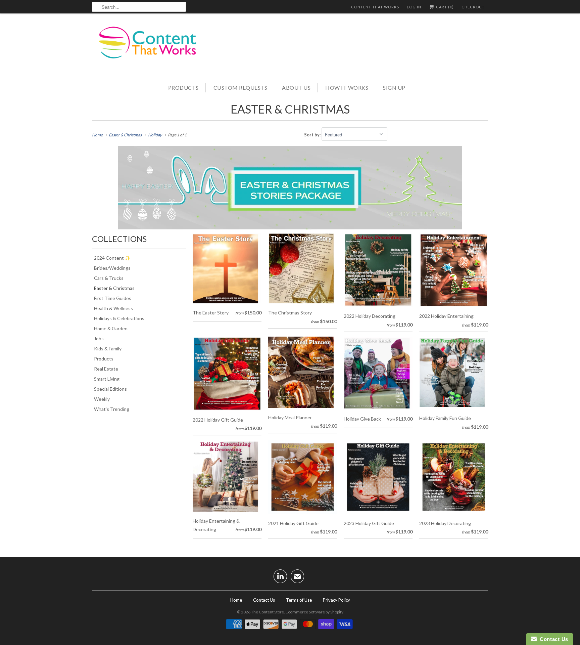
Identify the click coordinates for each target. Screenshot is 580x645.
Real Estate (106, 369)
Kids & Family (108, 348)
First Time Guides (112, 298)
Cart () (444, 7)
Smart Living (106, 379)
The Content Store (267, 611)
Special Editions (110, 389)
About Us (296, 87)
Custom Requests (240, 87)
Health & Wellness (113, 308)
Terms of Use (299, 600)
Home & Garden (111, 328)
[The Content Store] (152, 47)
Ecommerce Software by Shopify (314, 611)
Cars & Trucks (109, 278)
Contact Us (264, 600)
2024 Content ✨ (112, 258)
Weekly (102, 399)
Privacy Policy (336, 600)
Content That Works (375, 7)
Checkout (473, 7)
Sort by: (313, 134)
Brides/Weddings (112, 268)
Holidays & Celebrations (119, 318)
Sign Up (394, 87)
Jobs (99, 338)
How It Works (346, 87)
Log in (414, 7)
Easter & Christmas (290, 109)
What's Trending (111, 409)
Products (183, 87)
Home (236, 600)
